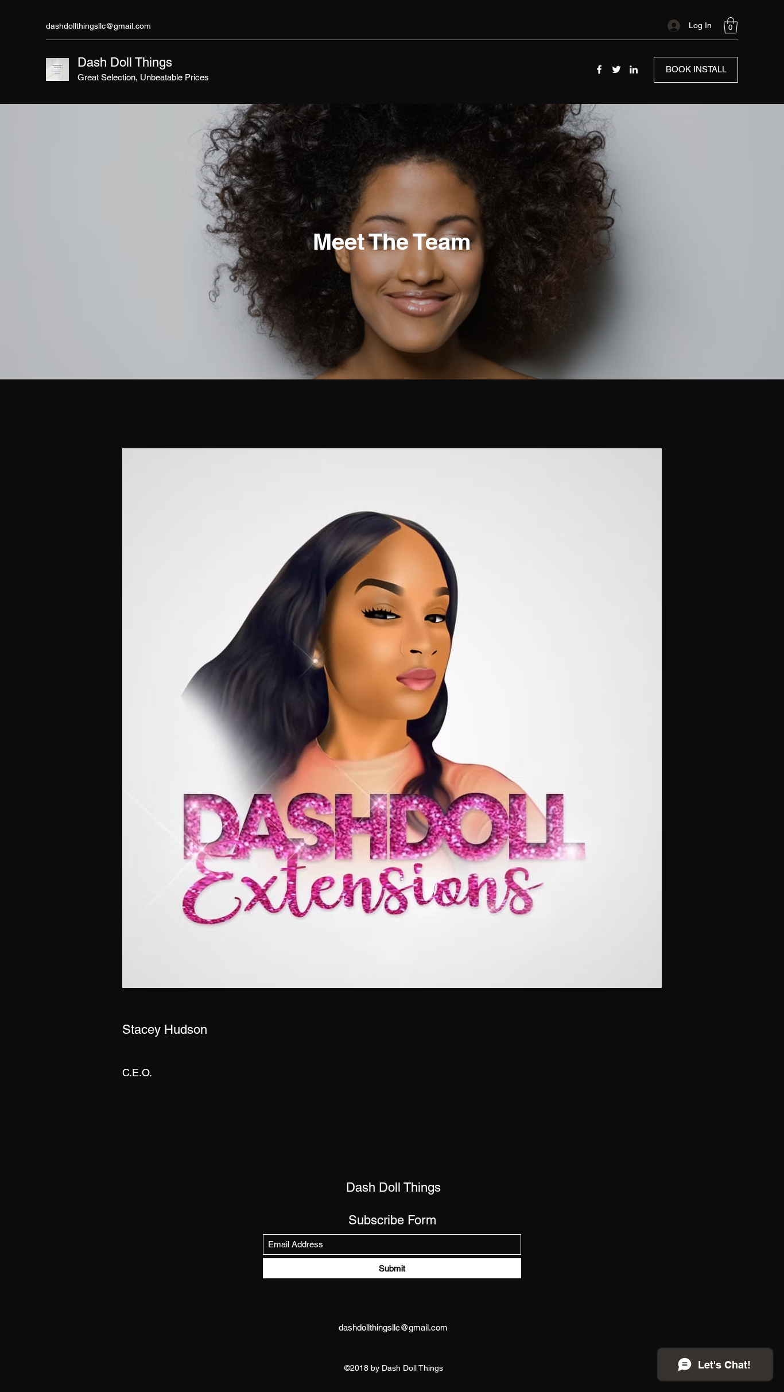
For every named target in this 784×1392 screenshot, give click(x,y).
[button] (731, 25)
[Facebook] (599, 69)
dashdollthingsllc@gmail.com (98, 25)
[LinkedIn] (633, 69)
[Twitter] (616, 69)
